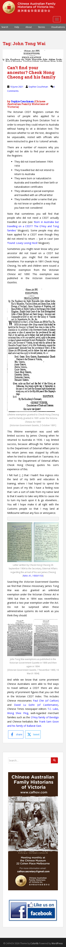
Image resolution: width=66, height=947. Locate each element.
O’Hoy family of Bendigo (45, 717)
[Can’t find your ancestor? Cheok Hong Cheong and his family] (33, 55)
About (29, 27)
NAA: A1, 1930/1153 (33, 575)
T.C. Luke (53, 709)
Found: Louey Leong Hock (22, 243)
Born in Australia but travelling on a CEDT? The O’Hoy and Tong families (33, 226)
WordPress (57, 943)
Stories (41, 27)
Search (4, 27)
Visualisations (58, 27)
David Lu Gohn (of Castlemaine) (36, 704)
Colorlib (34, 943)
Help (16, 27)
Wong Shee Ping (17, 713)
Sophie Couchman (38, 86)
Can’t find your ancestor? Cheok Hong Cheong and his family (31, 72)
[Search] (54, 760)
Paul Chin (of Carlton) (46, 700)
